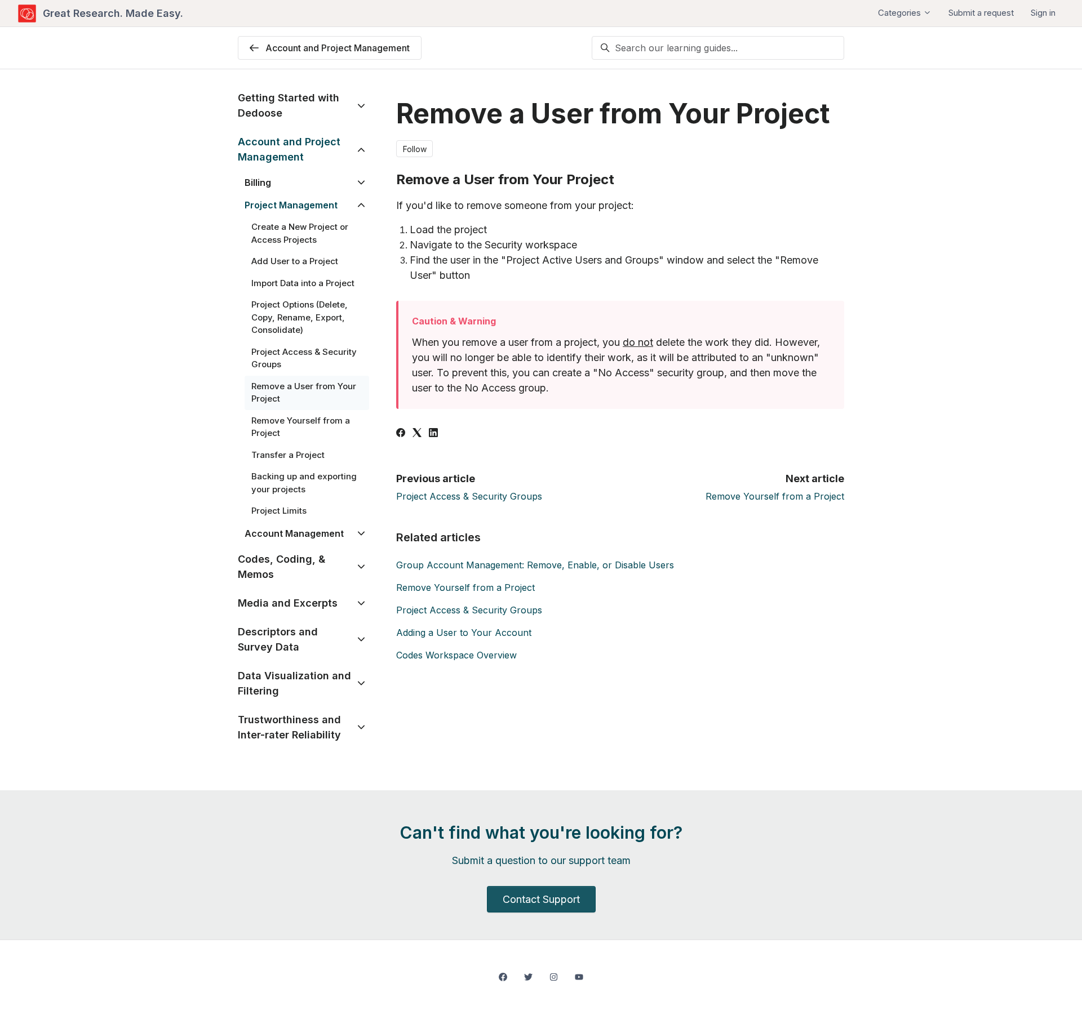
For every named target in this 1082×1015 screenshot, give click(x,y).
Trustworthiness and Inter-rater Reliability (289, 727)
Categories (900, 12)
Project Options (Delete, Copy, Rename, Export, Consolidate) (299, 317)
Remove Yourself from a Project (775, 496)
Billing (258, 182)
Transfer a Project (288, 454)
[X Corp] (417, 433)
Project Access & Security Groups (469, 496)
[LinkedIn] (433, 433)
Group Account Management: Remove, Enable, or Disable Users (535, 565)
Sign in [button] (1043, 12)
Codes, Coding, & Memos (281, 566)
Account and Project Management (289, 149)
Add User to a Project (294, 261)
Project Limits (279, 510)
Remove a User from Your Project (303, 392)
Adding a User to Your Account (463, 632)
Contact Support (541, 899)
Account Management (294, 533)
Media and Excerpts (288, 603)
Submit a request (981, 12)
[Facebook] (400, 433)
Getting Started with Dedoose (288, 105)
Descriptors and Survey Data (278, 639)
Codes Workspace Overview (456, 655)
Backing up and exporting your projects (304, 483)
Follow (415, 149)
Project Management (291, 205)
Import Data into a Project (302, 283)
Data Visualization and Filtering (294, 683)
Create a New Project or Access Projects (299, 233)
